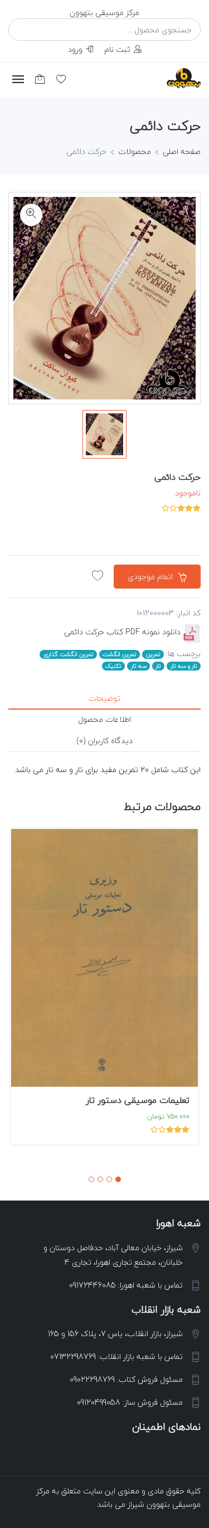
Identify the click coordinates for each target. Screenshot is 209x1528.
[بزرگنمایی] (31, 215)
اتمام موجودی (151, 577)
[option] (104, 434)
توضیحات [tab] (104, 698)
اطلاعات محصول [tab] (104, 719)
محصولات (134, 151)
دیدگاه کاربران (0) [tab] (104, 741)
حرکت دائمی (177, 477)
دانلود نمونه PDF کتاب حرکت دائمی (122, 632)
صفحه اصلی (182, 151)
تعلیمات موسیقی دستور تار (137, 1100)
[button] (118, 1179)
